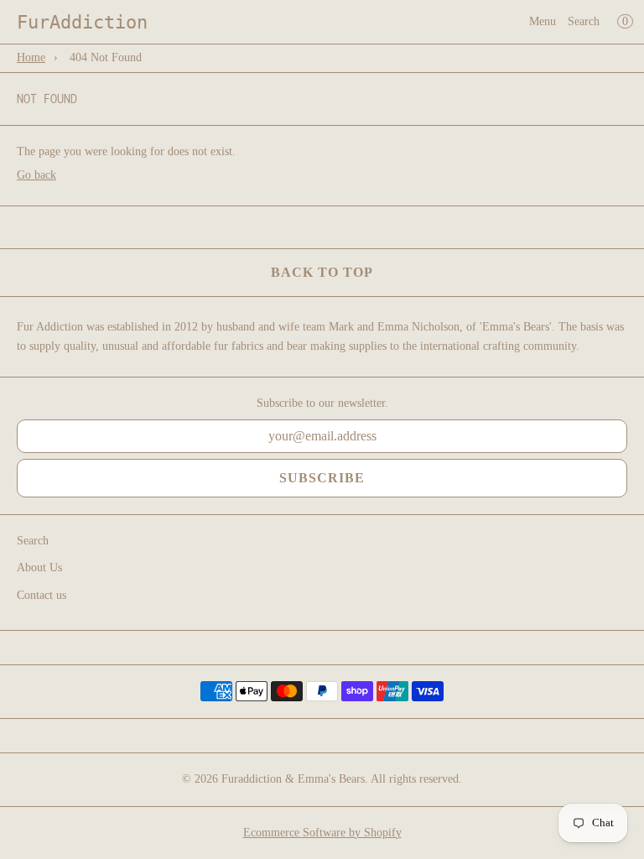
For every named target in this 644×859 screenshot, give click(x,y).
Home (31, 57)
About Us (39, 567)
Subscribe (322, 478)
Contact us (41, 595)
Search (584, 21)
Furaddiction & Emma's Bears (293, 779)
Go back (36, 175)
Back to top (322, 272)
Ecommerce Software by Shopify (322, 832)
